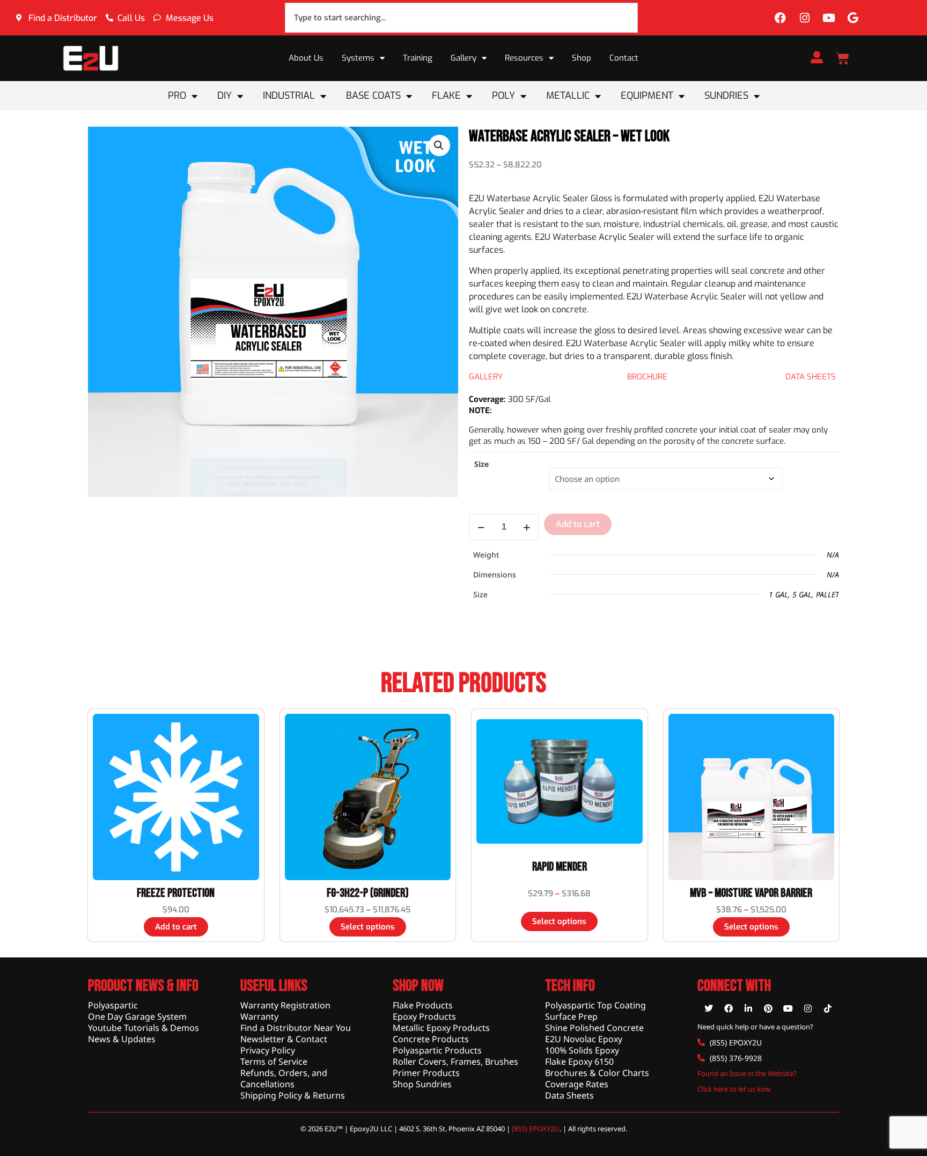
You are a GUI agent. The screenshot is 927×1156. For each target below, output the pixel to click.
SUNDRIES (726, 95)
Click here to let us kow (733, 1089)
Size (481, 464)
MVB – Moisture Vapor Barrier (751, 893)
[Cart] (842, 58)
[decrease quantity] (481, 527)
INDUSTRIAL (289, 95)
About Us (306, 58)
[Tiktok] (827, 1008)
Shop (581, 58)
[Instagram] (804, 17)
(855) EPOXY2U (536, 1128)
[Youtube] (829, 17)
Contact (623, 58)
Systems (358, 58)
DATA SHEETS (810, 376)
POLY (503, 95)
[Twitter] (708, 1008)
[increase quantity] (526, 527)
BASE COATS (373, 95)
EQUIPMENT (647, 95)
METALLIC (568, 95)
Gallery (463, 58)
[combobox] (461, 18)
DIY (224, 95)
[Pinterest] (768, 1008)
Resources (524, 58)
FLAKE (446, 95)
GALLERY (486, 376)
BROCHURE (647, 376)
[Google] (853, 17)
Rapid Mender (559, 866)
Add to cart (578, 524)
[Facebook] (780, 17)
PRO (177, 95)
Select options (368, 926)
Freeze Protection (176, 893)
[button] (439, 145)
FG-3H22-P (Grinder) (368, 893)
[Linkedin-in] (748, 1008)
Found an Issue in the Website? (747, 1073)
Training (417, 58)
